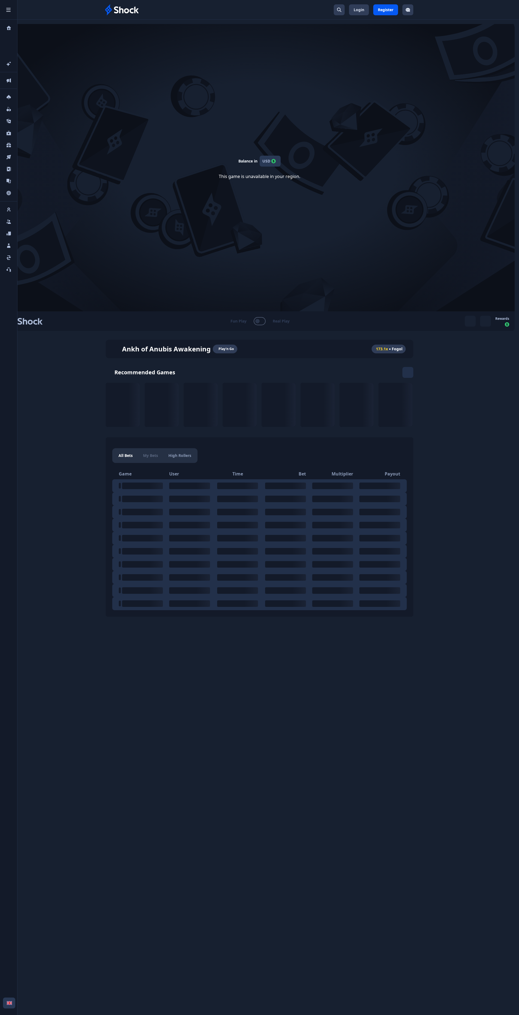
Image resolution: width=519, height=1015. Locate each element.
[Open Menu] (8, 9)
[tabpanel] (259, 539)
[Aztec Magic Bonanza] (395, 405)
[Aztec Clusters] (356, 405)
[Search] (339, 9)
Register (385, 9)
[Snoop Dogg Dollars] (123, 405)
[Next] (407, 372)
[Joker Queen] (279, 405)
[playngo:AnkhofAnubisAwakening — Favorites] (115, 349)
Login (359, 9)
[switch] (259, 321)
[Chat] (407, 9)
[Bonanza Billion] (318, 405)
